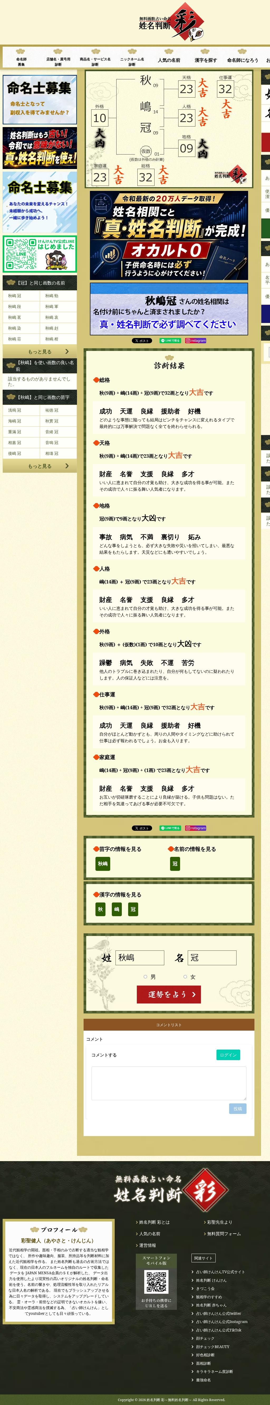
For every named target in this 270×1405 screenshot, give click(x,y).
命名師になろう (243, 60)
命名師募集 (21, 62)
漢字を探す (206, 60)
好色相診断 (205, 1354)
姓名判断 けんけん (211, 1280)
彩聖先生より (220, 1222)
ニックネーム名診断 (132, 62)
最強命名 (203, 1379)
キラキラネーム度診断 (214, 1371)
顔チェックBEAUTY (212, 1346)
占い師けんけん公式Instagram (222, 1321)
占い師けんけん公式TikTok (218, 1329)
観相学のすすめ (209, 1296)
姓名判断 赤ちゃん (211, 1304)
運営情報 (147, 1245)
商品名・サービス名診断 (95, 62)
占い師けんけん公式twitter (218, 1313)
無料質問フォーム (224, 1234)
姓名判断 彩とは (154, 1222)
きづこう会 (205, 1288)
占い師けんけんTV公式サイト (220, 1271)
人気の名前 (169, 60)
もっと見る (40, 351)
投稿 (238, 1108)
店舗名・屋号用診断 (58, 62)
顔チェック (205, 1338)
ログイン (228, 1055)
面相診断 (203, 1363)
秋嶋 (103, 863)
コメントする (104, 1055)
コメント (94, 1039)
